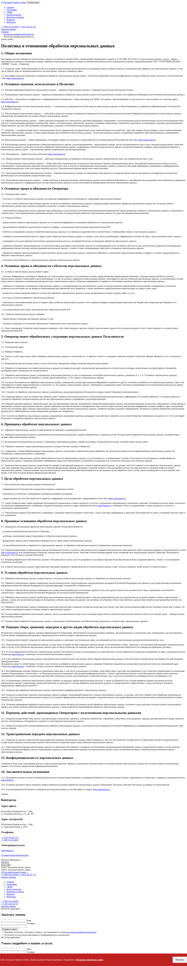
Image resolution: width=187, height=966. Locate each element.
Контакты (11, 22)
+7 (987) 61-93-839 (9, 27)
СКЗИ (9, 12)
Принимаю (180, 960)
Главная (10, 7)
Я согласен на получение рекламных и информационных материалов (36, 935)
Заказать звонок (8, 29)
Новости (11, 20)
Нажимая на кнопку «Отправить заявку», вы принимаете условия (50, 932)
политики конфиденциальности (82, 932)
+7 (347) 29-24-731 (27, 27)
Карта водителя (14, 15)
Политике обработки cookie (89, 960)
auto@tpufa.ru (104, 505)
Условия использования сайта (15, 855)
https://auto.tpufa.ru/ (15, 78)
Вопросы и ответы (15, 17)
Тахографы (12, 10)
